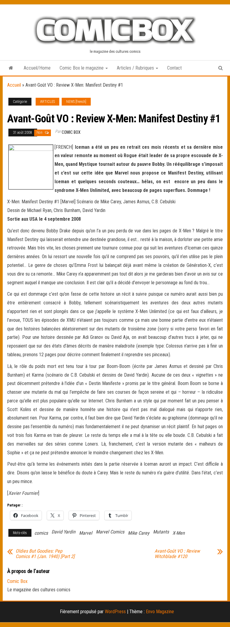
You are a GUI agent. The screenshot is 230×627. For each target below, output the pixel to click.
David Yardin (63, 532)
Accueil (14, 85)
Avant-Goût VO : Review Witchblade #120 (177, 553)
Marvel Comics (110, 532)
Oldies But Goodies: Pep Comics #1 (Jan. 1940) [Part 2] (45, 553)
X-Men (178, 533)
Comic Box (71, 132)
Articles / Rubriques (136, 68)
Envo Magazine (160, 611)
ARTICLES (47, 102)
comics (41, 533)
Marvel (85, 533)
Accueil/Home (37, 68)
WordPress (115, 611)
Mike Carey (138, 533)
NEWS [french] (76, 102)
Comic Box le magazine (82, 68)
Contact (174, 68)
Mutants (161, 532)
